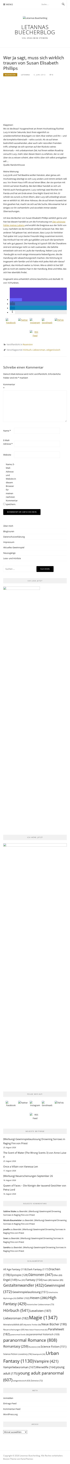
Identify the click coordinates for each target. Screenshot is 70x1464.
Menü (9, 4)
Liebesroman (39, 349)
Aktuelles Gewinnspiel (13, 547)
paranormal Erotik (19, 1334)
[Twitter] (23, 323)
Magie (43, 1317)
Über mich (8, 525)
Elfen (57, 1275)
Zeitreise (37, 1380)
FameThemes (27, 1459)
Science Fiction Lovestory (17, 1354)
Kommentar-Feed (11, 1408)
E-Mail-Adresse (8, 442)
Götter (23, 1298)
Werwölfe (46, 1367)
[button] (16, 299)
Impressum (8, 542)
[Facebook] (11, 323)
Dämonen (40, 1274)
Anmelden (8, 1398)
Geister (57, 1280)
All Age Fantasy (15, 1269)
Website (7, 454)
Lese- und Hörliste (12, 558)
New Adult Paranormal (36, 1329)
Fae (21, 1280)
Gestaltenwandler (23, 1285)
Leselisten (40, 1311)
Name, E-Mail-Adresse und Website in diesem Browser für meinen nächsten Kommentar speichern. (11, 484)
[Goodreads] (47, 323)
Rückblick (34, 1347)
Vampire (46, 1361)
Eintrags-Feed (9, 1403)
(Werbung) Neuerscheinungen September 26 (28, 1176)
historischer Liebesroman (40, 1304)
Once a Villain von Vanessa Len (20, 1166)
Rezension (10, 75)
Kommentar (8, 386)
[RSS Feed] (35, 335)
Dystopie (19, 1275)
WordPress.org (10, 1414)
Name (7, 430)
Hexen (39, 1297)
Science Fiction (53, 1346)
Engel (10, 1280)
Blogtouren (8, 531)
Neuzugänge (9, 552)
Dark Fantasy (37, 1269)
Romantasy (15, 1346)
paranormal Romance (30, 1340)
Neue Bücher (54, 1324)
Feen (47, 1280)
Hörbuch (27, 349)
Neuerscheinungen (14, 1329)
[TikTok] (59, 323)
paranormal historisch (44, 1334)
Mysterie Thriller (32, 1324)
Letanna (25, 75)
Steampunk (38, 1354)
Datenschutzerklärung (14, 536)
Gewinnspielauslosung (30, 1292)
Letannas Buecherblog (35, 29)
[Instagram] (35, 323)
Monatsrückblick (13, 1324)
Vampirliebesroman (19, 1367)
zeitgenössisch (53, 349)
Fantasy (34, 1280)
